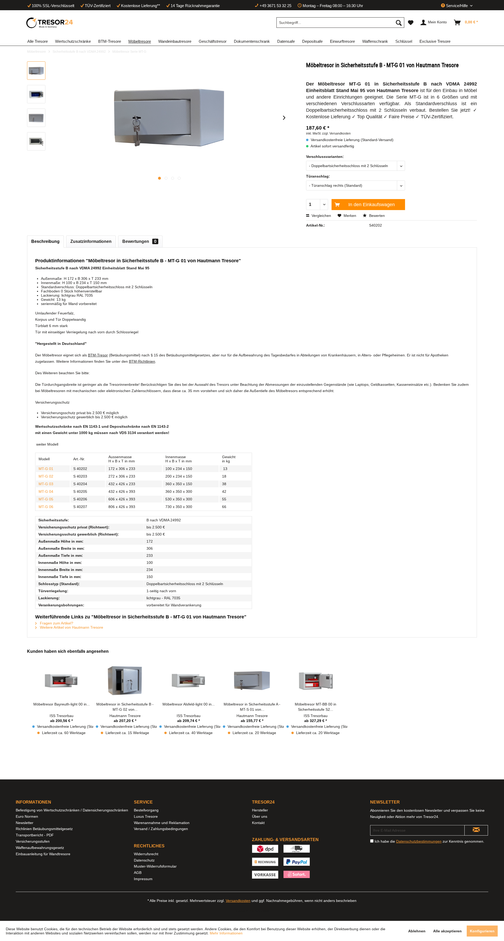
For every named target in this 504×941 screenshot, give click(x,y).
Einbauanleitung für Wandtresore (43, 854)
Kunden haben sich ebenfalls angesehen (68, 651)
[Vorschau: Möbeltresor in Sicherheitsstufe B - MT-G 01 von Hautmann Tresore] (36, 70)
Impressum (143, 879)
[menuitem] (340, 22)
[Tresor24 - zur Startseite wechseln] (50, 22)
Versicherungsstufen (33, 841)
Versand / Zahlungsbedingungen (161, 829)
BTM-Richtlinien (142, 361)
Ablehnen (417, 931)
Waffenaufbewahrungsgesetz (40, 848)
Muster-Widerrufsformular (155, 866)
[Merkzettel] (410, 22)
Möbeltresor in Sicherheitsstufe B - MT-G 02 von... (125, 707)
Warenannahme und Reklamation (162, 823)
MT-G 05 (46, 499)
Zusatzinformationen (91, 241)
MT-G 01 (46, 469)
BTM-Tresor (98, 355)
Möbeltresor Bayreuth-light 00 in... (61, 704)
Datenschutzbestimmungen (419, 841)
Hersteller (260, 810)
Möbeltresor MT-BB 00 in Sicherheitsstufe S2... (315, 707)
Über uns (259, 816)
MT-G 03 (46, 484)
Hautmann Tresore (125, 716)
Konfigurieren (482, 931)
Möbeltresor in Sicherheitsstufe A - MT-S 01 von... (252, 707)
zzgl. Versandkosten (336, 133)
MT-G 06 (46, 507)
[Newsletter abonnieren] (476, 830)
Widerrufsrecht (146, 854)
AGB (137, 872)
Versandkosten (238, 901)
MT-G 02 (46, 476)
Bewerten (376, 215)
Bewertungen (139, 241)
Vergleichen (321, 215)
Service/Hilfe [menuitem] (457, 5)
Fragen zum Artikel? (56, 623)
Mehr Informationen (226, 933)
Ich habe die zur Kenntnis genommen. (429, 841)
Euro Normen (27, 816)
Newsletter (24, 823)
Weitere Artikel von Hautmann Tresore (71, 627)
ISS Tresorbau (62, 716)
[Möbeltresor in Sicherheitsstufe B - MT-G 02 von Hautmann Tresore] (125, 680)
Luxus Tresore (146, 816)
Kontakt (258, 823)
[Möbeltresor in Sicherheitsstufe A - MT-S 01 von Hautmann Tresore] (252, 680)
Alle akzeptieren (447, 931)
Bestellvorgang (146, 810)
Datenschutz (144, 860)
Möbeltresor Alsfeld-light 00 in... (188, 704)
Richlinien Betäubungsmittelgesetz (44, 829)
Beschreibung (45, 241)
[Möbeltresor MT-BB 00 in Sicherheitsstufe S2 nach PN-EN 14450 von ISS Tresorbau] (315, 680)
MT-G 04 (46, 491)
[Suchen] (398, 22)
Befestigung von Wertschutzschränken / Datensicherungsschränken (72, 810)
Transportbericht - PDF (35, 835)
